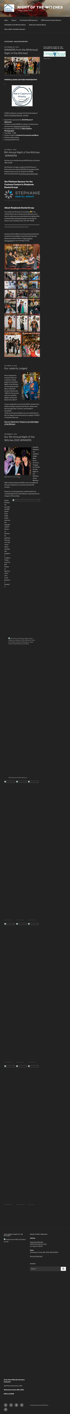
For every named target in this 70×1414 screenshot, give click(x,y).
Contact (13, 20)
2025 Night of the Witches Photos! (15, 25)
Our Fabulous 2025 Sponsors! (29, 20)
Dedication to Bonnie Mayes (37, 25)
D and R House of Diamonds (28, 174)
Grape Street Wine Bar (36, 1242)
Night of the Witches (40, 7)
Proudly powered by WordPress (39, 1405)
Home (6, 20)
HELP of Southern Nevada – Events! (16, 115)
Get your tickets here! (36, 1256)
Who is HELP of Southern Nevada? (14, 29)
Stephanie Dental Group (22, 126)
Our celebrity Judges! (15, 368)
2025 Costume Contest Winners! (51, 20)
